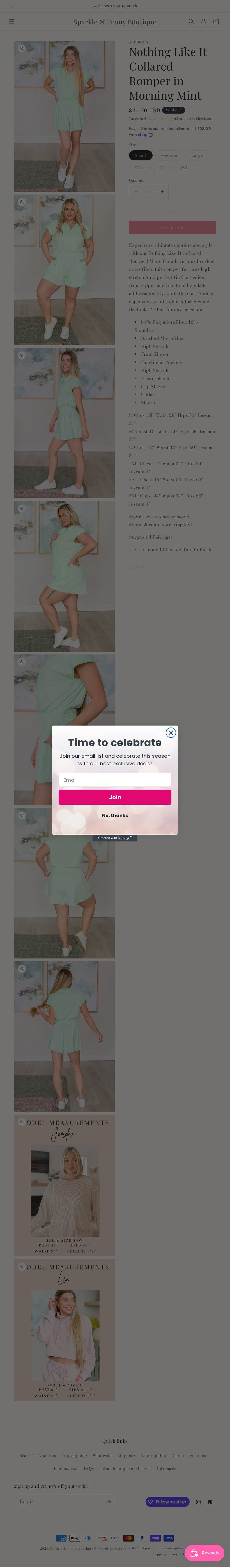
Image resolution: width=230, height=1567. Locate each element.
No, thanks (115, 815)
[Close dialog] (171, 733)
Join (115, 797)
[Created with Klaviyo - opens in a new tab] (115, 838)
